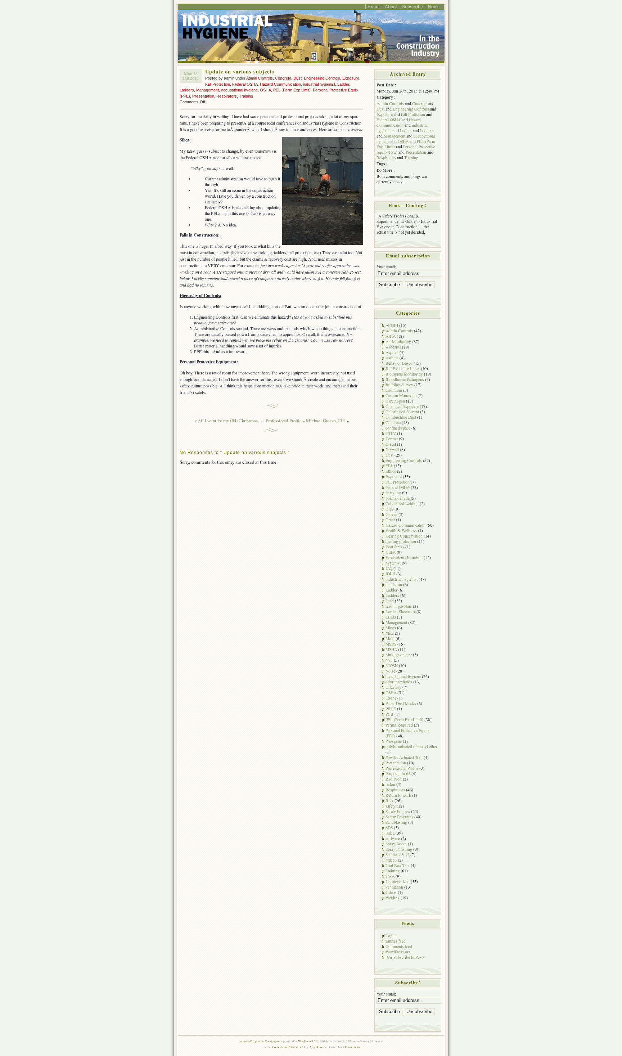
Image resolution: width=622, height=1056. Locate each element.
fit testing (393, 492)
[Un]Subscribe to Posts (405, 957)
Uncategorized (398, 881)
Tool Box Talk (398, 865)
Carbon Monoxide (401, 395)
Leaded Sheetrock (400, 611)
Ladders (187, 90)
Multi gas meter (399, 654)
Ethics (391, 471)
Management (207, 90)
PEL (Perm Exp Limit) (292, 90)
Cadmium (394, 390)
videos (391, 892)
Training (246, 96)
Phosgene (394, 741)
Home (374, 6)
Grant (390, 519)
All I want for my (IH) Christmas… (230, 420)
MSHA (391, 649)
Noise (390, 671)
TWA (390, 876)
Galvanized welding (402, 503)
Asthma (392, 357)
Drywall (392, 449)
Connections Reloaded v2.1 (288, 1047)
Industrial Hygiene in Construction (259, 1041)
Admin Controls (259, 78)
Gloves (391, 514)
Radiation (394, 779)
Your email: (386, 266)
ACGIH (392, 325)
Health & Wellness (401, 530)
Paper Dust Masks (401, 703)
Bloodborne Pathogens (405, 379)
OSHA (265, 90)
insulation (394, 584)
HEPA (391, 552)
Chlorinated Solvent (402, 411)
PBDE (391, 708)
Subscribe (412, 6)
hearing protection (401, 541)
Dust (297, 78)
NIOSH (392, 665)
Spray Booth (396, 843)
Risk (389, 800)
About (391, 6)
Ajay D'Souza (317, 1047)
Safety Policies (398, 811)
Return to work (398, 795)
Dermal (392, 438)
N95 (389, 660)
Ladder (343, 84)
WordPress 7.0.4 (307, 1041)
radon (390, 784)
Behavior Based (399, 363)
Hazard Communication (280, 84)
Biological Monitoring (404, 374)
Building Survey (399, 384)
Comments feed (399, 946)
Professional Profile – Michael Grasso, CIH (306, 420)
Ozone (391, 698)
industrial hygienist (319, 84)
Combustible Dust (401, 417)
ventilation (394, 887)
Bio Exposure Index (403, 368)
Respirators (226, 96)
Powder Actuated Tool (404, 757)
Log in (391, 935)
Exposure (350, 78)
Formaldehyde (398, 498)
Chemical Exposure (402, 406)
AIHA (391, 336)
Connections (352, 1047)
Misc (390, 633)
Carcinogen (395, 401)
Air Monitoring (398, 341)
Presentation (203, 96)
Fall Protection (217, 84)
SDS (389, 827)
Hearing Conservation (404, 536)
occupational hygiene (239, 90)
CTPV (391, 433)
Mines (391, 627)
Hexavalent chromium (404, 557)
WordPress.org (398, 951)
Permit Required (399, 725)
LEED (391, 617)
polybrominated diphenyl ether (411, 746)
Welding (393, 897)
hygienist (393, 563)
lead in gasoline (399, 606)
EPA (389, 465)
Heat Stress (395, 546)
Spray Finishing (399, 849)
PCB (389, 714)
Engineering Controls (322, 78)
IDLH (390, 573)
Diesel (391, 444)
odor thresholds (399, 681)
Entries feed (396, 941)
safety (391, 806)
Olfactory (393, 687)
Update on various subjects (239, 71)
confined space (398, 428)
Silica (390, 833)
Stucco (391, 860)
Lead (390, 600)
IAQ (389, 568)
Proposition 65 (398, 773)
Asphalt (392, 352)
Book (433, 6)
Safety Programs (399, 816)
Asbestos (393, 347)
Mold (390, 638)
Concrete (283, 78)
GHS (389, 509)
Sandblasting (396, 822)
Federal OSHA (245, 84)
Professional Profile (402, 768)
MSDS (391, 644)
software (393, 838)
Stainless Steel (397, 854)
